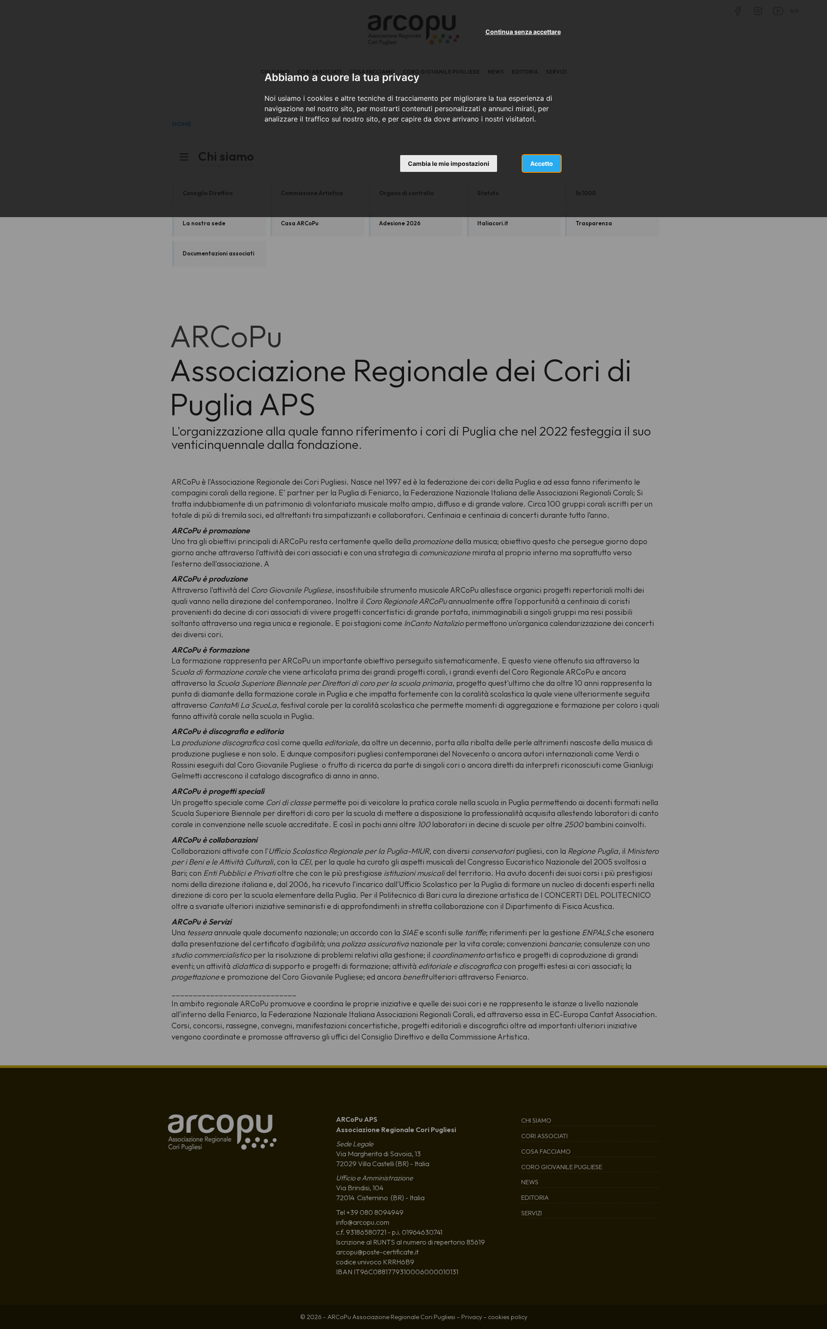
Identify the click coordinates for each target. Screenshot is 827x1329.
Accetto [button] (541, 163)
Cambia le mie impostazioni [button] (448, 163)
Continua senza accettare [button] (523, 31)
